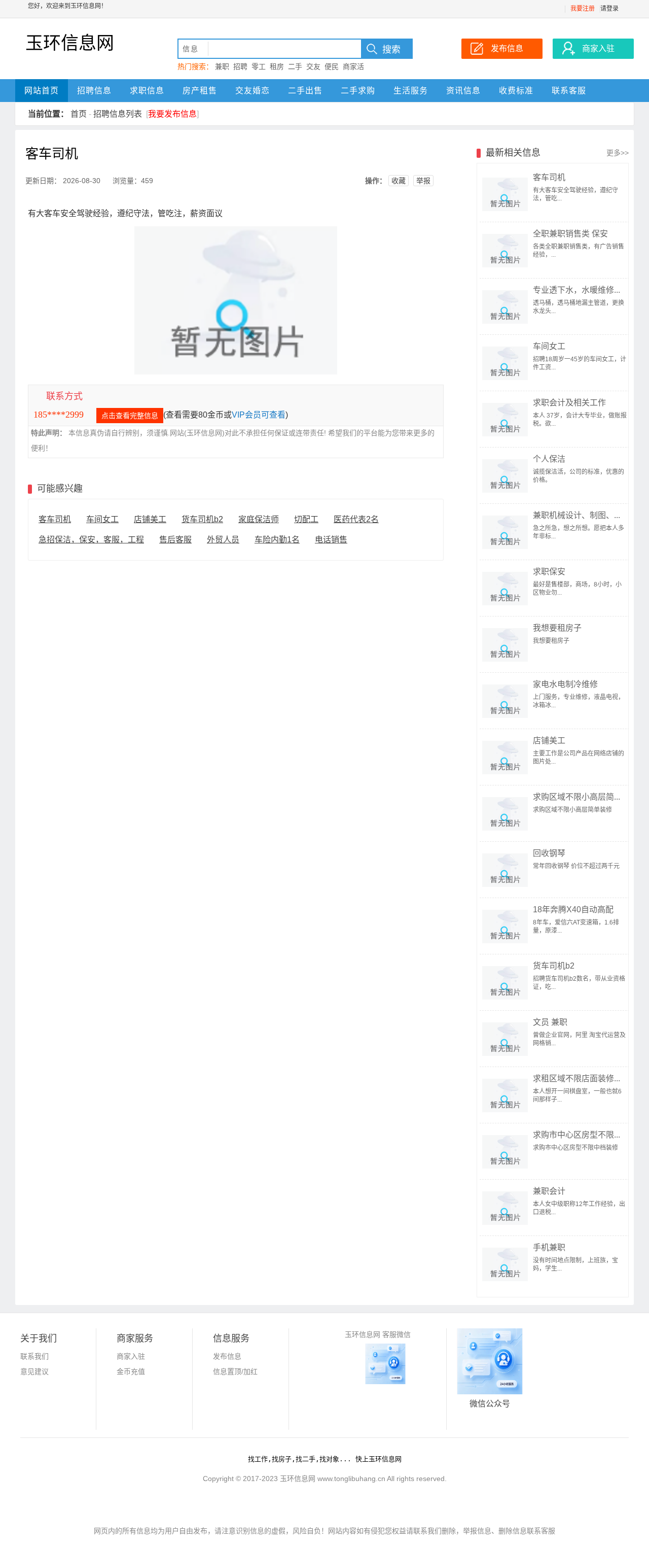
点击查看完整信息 (129, 415)
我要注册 (582, 8)
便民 (331, 66)
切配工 (306, 519)
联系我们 (34, 1356)
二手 (295, 66)
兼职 (222, 66)
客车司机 (55, 519)
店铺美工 (150, 519)
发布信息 (227, 1356)
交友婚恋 (252, 90)
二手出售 (305, 90)
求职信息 (147, 90)
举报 (423, 181)
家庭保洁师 (258, 519)
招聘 (240, 66)
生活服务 (410, 90)
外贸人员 (223, 539)
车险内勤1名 (277, 539)
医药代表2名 (356, 519)
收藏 (398, 181)
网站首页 (41, 90)
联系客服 (569, 90)
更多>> (617, 153)
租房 (277, 66)
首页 (78, 114)
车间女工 (102, 519)
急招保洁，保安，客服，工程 (91, 539)
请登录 (609, 8)
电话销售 (331, 539)
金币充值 (131, 1371)
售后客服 (175, 539)
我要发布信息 (172, 114)
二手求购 (358, 90)
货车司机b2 (202, 519)
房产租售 (200, 90)
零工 (258, 66)
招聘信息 (94, 90)
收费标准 (516, 90)
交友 (313, 66)
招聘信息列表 (117, 114)
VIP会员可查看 (258, 414)
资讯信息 (463, 90)
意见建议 (34, 1371)
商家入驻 (131, 1356)
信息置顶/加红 (235, 1371)
